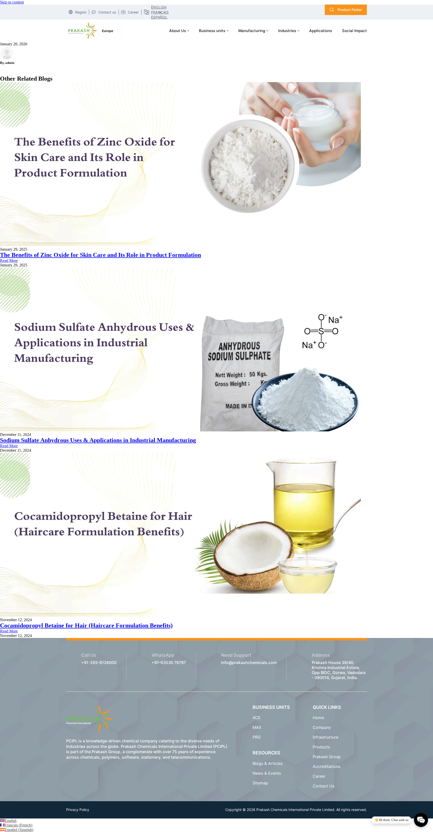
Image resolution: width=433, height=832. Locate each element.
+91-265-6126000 (99, 662)
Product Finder (350, 10)
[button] (157, 7)
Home (318, 717)
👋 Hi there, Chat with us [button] (391, 820)
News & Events (267, 773)
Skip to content (12, 2)
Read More (9, 260)
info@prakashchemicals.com (249, 662)
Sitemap (260, 782)
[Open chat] (421, 820)
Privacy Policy (77, 809)
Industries (287, 30)
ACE (257, 717)
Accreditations (326, 766)
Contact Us (323, 785)
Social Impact (354, 30)
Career (319, 776)
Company (322, 727)
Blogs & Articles (268, 763)
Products (321, 746)
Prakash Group (327, 756)
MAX (257, 727)
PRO (257, 737)
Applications (320, 30)
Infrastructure (325, 737)
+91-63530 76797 (169, 662)
